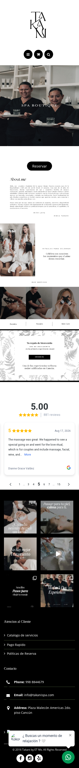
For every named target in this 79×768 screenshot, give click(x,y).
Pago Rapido (16, 645)
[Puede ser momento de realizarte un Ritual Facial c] (20, 517)
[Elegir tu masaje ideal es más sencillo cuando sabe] (20, 590)
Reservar (39, 166)
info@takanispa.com (39, 695)
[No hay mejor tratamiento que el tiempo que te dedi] (20, 553)
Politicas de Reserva (21, 653)
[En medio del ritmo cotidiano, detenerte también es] (57, 517)
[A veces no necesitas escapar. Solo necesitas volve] (57, 553)
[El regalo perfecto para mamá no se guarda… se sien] (57, 590)
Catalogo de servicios (22, 635)
